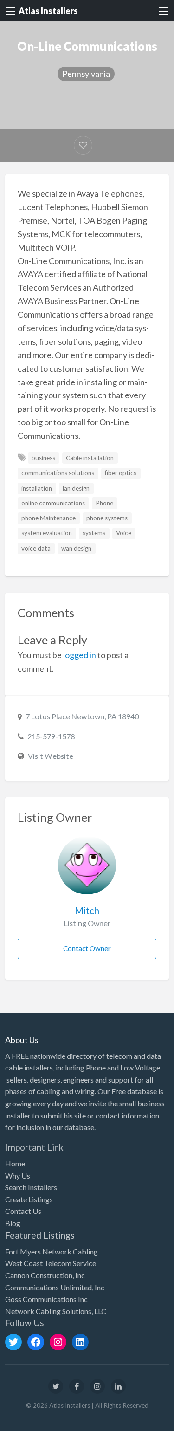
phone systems (107, 518)
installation (36, 488)
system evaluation (46, 533)
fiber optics (120, 473)
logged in (79, 655)
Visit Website (50, 755)
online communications (53, 503)
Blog (12, 1223)
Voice (123, 533)
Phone (104, 503)
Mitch (87, 910)
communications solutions (57, 473)
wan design (76, 548)
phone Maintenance (48, 518)
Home (15, 1163)
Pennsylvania (86, 73)
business (43, 458)
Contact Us (23, 1210)
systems (94, 533)
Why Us (17, 1175)
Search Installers (31, 1187)
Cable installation (90, 458)
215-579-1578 (51, 736)
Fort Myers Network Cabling (51, 1251)
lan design (76, 488)
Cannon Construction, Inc (45, 1275)
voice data (36, 548)
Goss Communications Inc (46, 1299)
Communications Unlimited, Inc (54, 1287)
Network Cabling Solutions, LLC (55, 1311)
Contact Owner (87, 948)
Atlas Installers (48, 11)
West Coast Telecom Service (50, 1263)
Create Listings (29, 1199)
